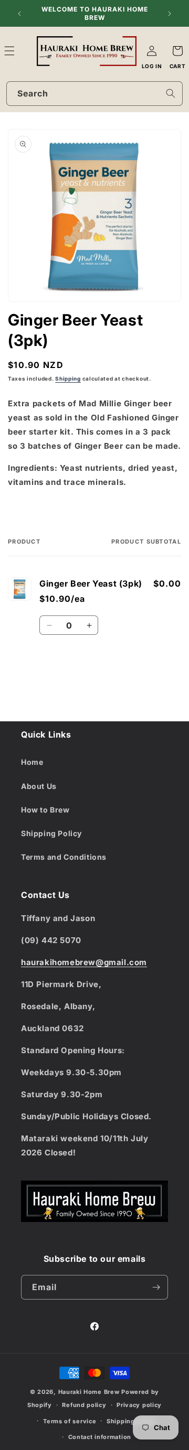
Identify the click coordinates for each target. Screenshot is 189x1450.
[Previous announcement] (19, 13)
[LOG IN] (151, 50)
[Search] (170, 93)
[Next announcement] (169, 13)
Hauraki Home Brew (90, 1391)
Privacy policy (139, 1405)
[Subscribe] (155, 1287)
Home (32, 762)
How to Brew (45, 809)
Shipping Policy (51, 833)
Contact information (99, 1437)
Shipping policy (131, 1421)
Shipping (68, 378)
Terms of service (69, 1421)
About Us (39, 786)
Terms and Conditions (64, 856)
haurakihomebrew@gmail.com (84, 962)
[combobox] (94, 93)
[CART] (177, 50)
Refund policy (84, 1405)
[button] (21, 50)
